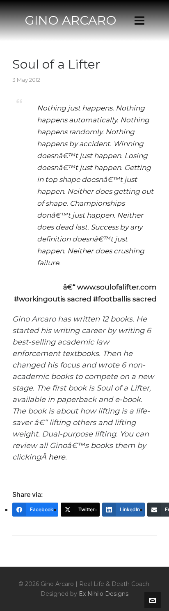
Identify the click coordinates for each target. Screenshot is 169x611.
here (56, 457)
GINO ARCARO (70, 20)
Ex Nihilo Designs (103, 593)
